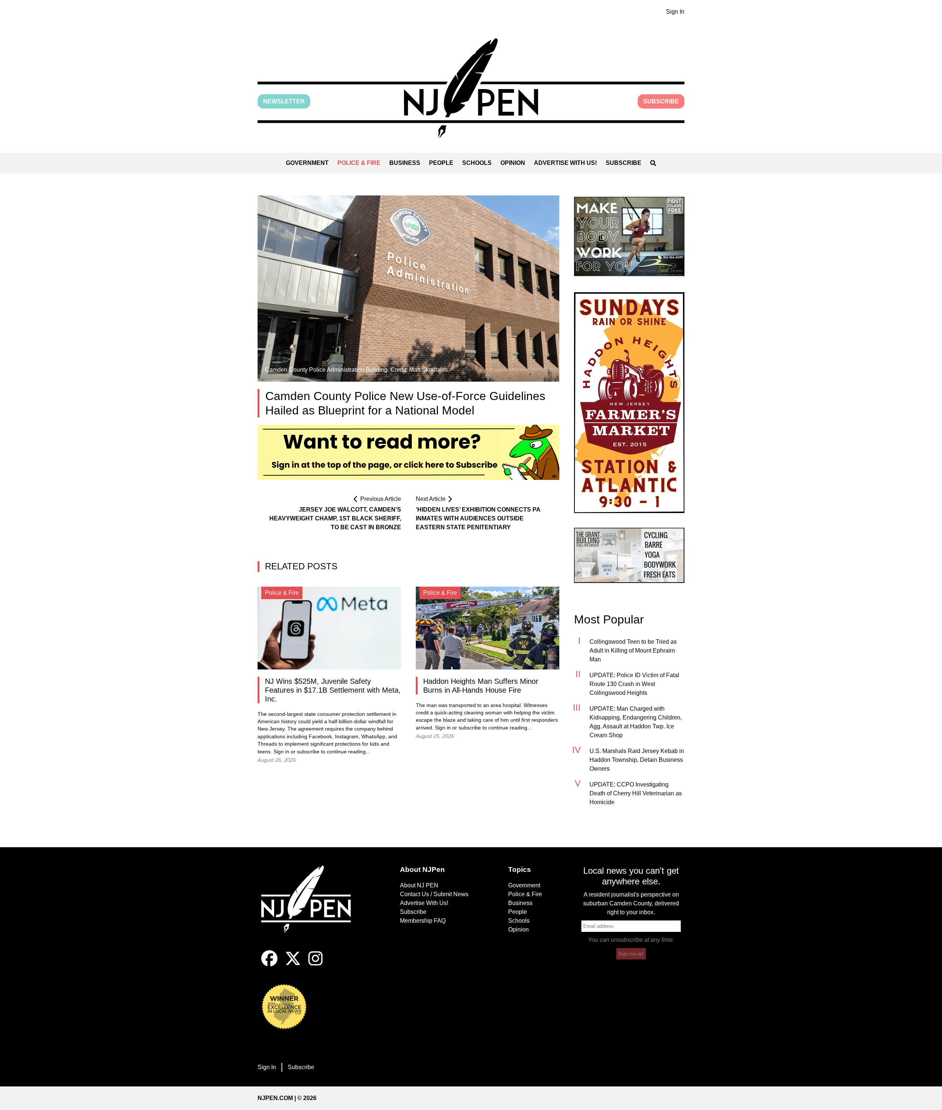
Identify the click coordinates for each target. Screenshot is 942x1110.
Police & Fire (358, 163)
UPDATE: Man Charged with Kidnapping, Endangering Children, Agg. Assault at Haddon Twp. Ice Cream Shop (635, 722)
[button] (471, 88)
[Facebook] (269, 964)
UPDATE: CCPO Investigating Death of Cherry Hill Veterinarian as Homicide (635, 793)
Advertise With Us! (565, 163)
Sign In (675, 11)
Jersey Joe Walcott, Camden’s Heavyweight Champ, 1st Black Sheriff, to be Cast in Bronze (335, 518)
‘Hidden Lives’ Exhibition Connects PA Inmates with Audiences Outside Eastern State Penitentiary (478, 518)
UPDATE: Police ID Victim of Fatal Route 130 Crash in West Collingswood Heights (634, 684)
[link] (629, 236)
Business (404, 163)
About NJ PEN (419, 885)
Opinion (512, 163)
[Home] (311, 908)
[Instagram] (315, 964)
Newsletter (284, 101)
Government (307, 163)
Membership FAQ (423, 921)
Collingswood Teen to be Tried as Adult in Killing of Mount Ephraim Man (633, 650)
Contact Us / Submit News (434, 894)
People (441, 163)
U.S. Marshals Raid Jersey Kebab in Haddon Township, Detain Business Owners (636, 760)
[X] (293, 964)
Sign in (281, 751)
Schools (477, 163)
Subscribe (661, 101)
